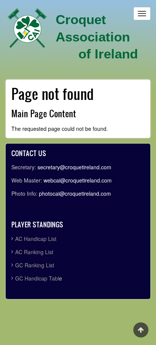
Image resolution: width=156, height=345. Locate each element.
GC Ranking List (34, 265)
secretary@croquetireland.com (74, 167)
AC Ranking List (34, 252)
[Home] (27, 28)
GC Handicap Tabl (37, 278)
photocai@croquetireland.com (75, 193)
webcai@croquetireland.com (78, 180)
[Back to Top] (140, 329)
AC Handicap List (36, 238)
